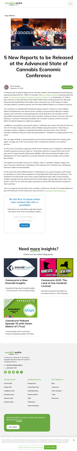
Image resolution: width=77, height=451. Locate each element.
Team (53, 394)
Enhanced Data (33, 394)
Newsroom (55, 398)
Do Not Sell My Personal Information (30, 447)
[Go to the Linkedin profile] (13, 372)
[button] (70, 3)
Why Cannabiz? (57, 391)
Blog (53, 383)
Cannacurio (55, 387)
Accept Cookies (50, 447)
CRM (29, 398)
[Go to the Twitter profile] (9, 372)
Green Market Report (49, 95)
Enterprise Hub (9, 394)
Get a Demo (13, 427)
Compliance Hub (9, 391)
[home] (13, 4)
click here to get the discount (55, 191)
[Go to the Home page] (19, 353)
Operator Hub (8, 398)
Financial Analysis (33, 406)
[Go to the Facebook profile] (5, 372)
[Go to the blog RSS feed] (21, 372)
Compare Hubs (8, 402)
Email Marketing (33, 391)
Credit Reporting (33, 387)
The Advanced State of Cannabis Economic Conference (29, 97)
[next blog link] (20, 277)
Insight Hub (8, 387)
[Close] (74, 440)
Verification (31, 402)
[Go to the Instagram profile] (17, 372)
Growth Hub (8, 383)
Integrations (32, 383)
